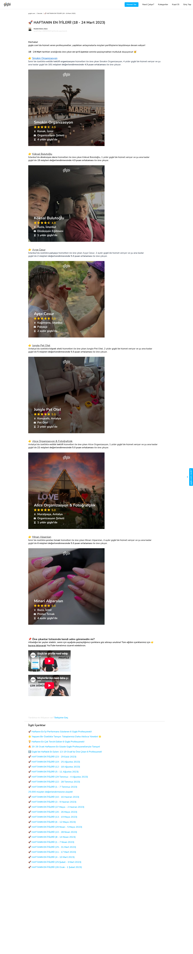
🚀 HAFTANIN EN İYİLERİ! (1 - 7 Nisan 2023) (51, 842)
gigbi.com (31, 13)
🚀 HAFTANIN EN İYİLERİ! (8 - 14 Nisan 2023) (52, 837)
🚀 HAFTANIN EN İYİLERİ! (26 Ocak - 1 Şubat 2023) (55, 867)
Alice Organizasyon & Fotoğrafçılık (52, 441)
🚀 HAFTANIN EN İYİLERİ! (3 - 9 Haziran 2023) (52, 801)
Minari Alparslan (41, 536)
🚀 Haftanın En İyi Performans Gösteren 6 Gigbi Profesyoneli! (60, 731)
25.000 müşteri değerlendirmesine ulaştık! (50, 791)
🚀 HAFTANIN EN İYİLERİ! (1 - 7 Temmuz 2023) (52, 786)
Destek (39, 13)
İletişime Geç (61, 717)
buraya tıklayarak (37, 645)
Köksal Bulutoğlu (42, 154)
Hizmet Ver (131, 4)
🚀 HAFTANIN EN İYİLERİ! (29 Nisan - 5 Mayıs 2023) (55, 827)
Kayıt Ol (175, 4)
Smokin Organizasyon (44, 58)
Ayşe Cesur (38, 249)
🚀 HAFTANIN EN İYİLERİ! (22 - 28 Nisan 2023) (52, 832)
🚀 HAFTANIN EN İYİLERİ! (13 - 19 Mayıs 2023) (52, 816)
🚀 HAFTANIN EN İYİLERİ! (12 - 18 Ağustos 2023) (54, 766)
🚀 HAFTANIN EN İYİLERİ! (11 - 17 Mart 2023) (52, 852)
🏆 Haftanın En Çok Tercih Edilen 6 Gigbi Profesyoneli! (56, 741)
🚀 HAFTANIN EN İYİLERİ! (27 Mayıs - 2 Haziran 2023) (56, 807)
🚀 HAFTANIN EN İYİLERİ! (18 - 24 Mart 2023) (59, 13)
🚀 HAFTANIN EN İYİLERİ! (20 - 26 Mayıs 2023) (52, 812)
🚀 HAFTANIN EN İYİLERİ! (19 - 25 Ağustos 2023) (54, 761)
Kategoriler (163, 4)
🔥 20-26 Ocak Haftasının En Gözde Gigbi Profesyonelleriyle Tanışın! (64, 746)
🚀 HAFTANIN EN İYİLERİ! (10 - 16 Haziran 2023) (53, 797)
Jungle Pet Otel (41, 345)
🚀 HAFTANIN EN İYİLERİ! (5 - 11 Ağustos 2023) (53, 771)
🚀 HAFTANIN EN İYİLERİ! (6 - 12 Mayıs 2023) (52, 822)
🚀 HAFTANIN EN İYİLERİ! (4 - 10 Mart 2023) (51, 857)
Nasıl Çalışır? (148, 4)
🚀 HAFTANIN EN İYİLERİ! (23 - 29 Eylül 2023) (52, 756)
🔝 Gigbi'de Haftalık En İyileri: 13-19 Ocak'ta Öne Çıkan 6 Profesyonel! (65, 751)
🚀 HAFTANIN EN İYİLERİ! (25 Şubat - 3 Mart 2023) (54, 862)
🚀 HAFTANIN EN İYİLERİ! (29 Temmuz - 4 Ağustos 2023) (58, 776)
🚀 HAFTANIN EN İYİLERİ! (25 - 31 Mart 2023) (52, 847)
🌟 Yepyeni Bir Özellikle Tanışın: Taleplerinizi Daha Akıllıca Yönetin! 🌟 (64, 736)
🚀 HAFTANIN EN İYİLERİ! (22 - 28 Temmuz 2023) (54, 781)
